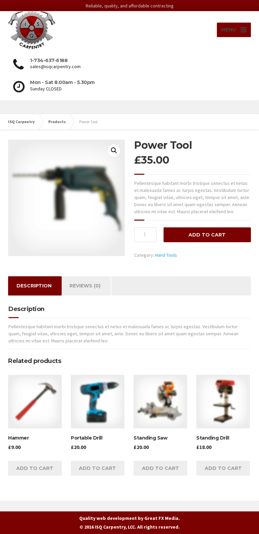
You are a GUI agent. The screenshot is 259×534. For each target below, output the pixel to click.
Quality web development (108, 518)
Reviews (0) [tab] (84, 286)
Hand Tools (166, 255)
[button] (114, 150)
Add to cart (207, 235)
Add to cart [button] (34, 468)
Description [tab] (34, 286)
